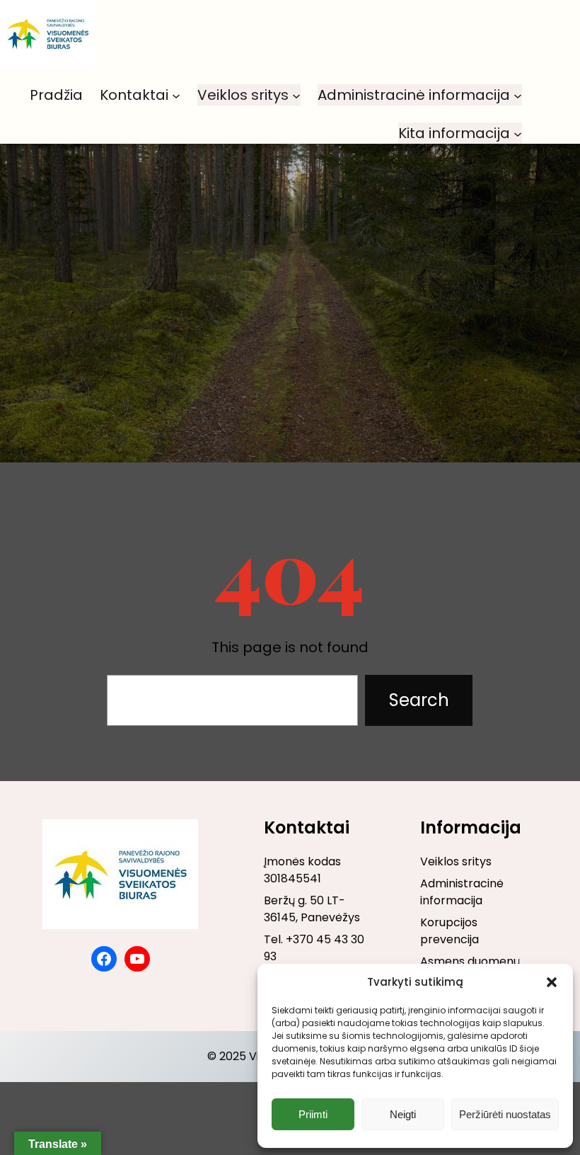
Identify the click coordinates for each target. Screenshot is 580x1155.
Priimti (312, 1114)
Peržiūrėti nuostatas (505, 1114)
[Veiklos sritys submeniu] (296, 95)
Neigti (403, 1114)
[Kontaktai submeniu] (176, 95)
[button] (552, 982)
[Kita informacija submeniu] (518, 133)
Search (419, 700)
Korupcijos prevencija (449, 931)
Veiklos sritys (456, 861)
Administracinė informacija (462, 892)
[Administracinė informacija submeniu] (518, 95)
